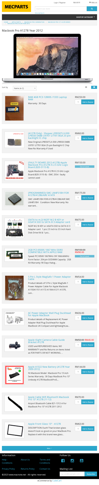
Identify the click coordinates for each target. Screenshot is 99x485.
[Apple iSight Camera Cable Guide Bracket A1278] (14, 344)
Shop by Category (84, 17)
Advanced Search (39, 13)
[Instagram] (72, 461)
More (49, 448)
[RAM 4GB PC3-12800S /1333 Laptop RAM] (14, 108)
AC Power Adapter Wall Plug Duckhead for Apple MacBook (49, 314)
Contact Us (45, 468)
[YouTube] (82, 461)
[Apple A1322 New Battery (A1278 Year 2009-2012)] (14, 375)
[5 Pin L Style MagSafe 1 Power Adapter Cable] (14, 288)
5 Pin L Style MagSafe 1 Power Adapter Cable (49, 278)
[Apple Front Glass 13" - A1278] (14, 430)
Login (56, 2)
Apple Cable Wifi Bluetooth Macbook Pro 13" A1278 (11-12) (48, 398)
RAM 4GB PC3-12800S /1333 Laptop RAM (47, 98)
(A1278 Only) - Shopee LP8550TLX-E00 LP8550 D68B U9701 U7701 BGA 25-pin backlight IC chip (49, 135)
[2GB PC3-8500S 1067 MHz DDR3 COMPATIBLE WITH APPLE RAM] (14, 254)
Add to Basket (87, 102)
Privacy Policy (8, 468)
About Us (25, 459)
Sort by (5, 87)
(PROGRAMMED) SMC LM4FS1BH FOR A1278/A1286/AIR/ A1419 (48, 194)
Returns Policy (28, 468)
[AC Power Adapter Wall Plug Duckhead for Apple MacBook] (14, 318)
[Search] (92, 8)
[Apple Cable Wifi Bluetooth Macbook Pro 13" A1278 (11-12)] (14, 403)
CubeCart (56, 480)
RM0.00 (94, 2)
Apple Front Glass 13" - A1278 (44, 423)
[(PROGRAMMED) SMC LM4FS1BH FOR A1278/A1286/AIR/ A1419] (14, 198)
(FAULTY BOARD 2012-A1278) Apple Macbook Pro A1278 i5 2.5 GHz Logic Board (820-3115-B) (48, 165)
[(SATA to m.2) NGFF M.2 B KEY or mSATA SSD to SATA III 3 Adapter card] (14, 228)
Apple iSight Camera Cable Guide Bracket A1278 (46, 341)
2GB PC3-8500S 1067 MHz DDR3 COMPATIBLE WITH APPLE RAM (45, 251)
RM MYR (76, 2)
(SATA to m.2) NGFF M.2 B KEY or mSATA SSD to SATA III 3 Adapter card (49, 221)
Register (62, 2)
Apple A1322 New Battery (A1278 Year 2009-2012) (49, 368)
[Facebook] (63, 461)
